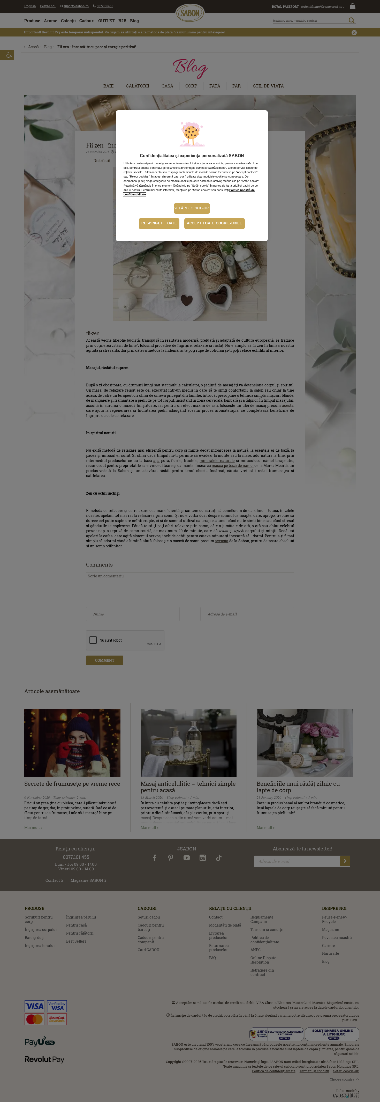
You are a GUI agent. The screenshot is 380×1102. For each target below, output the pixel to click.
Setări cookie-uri (192, 208)
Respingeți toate (159, 223)
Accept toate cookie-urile (214, 223)
